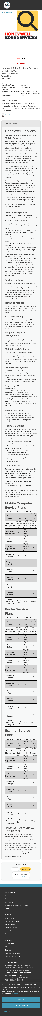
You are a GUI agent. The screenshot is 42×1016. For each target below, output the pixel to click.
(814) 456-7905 (25, 973)
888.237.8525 (17, 975)
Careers (7, 908)
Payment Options (11, 924)
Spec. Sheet (9, 115)
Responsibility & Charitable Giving (16, 905)
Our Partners (9, 902)
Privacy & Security (11, 927)
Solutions (8, 950)
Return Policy (9, 918)
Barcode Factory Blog (12, 956)
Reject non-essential (21, 1005)
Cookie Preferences (11, 931)
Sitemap (8, 947)
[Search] (27, 21)
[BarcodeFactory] (7, 5)
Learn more (15, 993)
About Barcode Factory (13, 896)
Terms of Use (9, 934)
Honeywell (9, 12)
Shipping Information (12, 921)
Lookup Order (9, 944)
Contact (24, 876)
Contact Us (9, 899)
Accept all (21, 999)
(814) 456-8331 (12, 973)
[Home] (2, 12)
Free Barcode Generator (13, 953)
